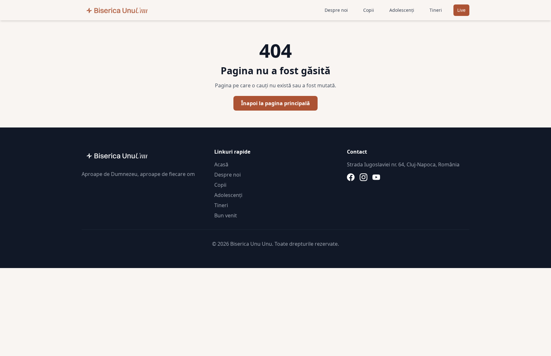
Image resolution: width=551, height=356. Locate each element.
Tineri (436, 10)
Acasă (221, 164)
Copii (368, 10)
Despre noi (336, 10)
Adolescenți (401, 10)
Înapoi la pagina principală (275, 103)
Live (461, 10)
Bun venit (225, 215)
